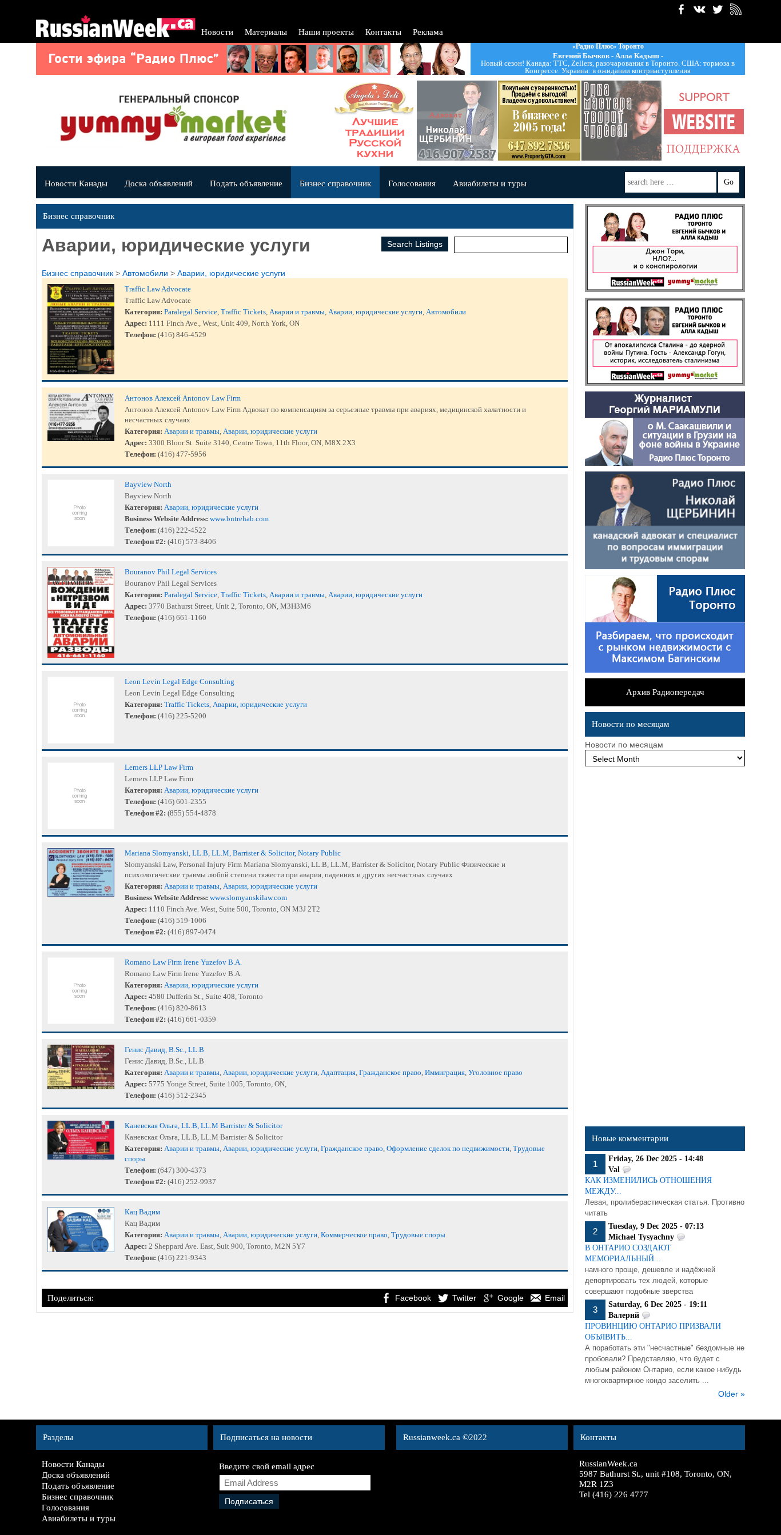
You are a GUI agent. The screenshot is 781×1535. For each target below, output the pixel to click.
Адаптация (338, 1072)
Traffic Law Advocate (158, 289)
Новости (217, 32)
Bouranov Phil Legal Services (171, 571)
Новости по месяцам (624, 744)
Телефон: (140, 334)
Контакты (383, 32)
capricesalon (620, 121)
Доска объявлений (159, 183)
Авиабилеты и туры (490, 183)
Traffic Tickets (243, 311)
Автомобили (145, 273)
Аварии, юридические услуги (231, 273)
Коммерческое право (354, 1234)
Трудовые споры (418, 1234)
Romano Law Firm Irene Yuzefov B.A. (183, 962)
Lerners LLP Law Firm (159, 767)
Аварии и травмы (297, 311)
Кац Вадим (142, 1212)
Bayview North (148, 484)
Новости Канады (76, 183)
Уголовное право (495, 1072)
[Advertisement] (665, 949)
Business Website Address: (166, 518)
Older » (731, 1393)
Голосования (412, 183)
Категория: (143, 311)
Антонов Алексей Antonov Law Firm (183, 398)
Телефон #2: (145, 541)
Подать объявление (246, 183)
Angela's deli (373, 121)
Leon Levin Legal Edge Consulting (179, 681)
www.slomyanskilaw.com (248, 897)
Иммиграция (445, 1072)
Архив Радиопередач (665, 692)
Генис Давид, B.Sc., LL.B (164, 1049)
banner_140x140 (703, 121)
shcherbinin (456, 121)
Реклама (428, 32)
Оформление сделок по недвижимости (447, 1148)
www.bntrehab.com (239, 518)
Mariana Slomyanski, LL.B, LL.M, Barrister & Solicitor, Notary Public (233, 853)
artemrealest (538, 121)
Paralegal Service (190, 311)
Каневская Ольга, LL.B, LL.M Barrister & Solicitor (203, 1125)
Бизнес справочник (335, 183)
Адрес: (136, 323)
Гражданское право (390, 1072)
